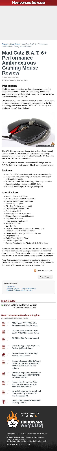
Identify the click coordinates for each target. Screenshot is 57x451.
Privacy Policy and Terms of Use (18, 444)
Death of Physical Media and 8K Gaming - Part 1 (26, 401)
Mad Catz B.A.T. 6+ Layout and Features (21, 288)
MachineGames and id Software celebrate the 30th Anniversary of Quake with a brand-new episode (26, 364)
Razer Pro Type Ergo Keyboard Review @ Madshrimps (26, 347)
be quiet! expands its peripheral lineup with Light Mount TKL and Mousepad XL (26, 393)
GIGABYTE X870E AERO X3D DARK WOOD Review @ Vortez (25, 331)
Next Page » (45, 277)
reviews (5, 44)
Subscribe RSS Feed (44, 270)
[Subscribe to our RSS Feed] (35, 416)
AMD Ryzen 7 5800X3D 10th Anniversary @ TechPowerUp (25, 324)
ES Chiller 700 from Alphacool (25, 338)
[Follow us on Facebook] (22, 416)
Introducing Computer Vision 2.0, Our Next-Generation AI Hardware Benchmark (25, 384)
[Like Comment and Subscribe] (31, 416)
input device (15, 44)
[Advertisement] (29, 22)
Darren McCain (29, 305)
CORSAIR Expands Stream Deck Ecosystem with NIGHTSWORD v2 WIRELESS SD (26, 375)
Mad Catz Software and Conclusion (19, 290)
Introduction (11, 286)
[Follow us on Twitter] (26, 416)
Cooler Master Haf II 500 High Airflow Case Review (25, 354)
